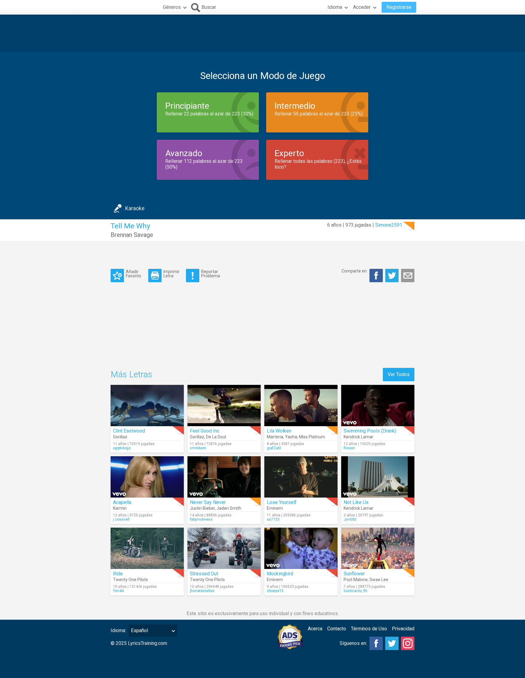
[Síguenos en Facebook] (376, 643)
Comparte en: (354, 271)
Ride (118, 574)
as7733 (273, 519)
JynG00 (350, 519)
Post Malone (356, 579)
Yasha (291, 436)
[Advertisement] (262, 33)
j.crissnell (121, 519)
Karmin (120, 508)
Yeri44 (118, 591)
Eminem (275, 508)
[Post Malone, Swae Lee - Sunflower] (377, 548)
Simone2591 (388, 225)
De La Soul (216, 436)
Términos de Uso (369, 629)
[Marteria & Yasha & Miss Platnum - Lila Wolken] (301, 405)
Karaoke (135, 208)
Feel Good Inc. (205, 431)
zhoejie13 (275, 591)
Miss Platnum (312, 436)
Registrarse (398, 7)
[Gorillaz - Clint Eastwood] (147, 405)
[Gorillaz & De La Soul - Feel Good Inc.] (224, 405)
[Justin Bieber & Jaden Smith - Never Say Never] (224, 477)
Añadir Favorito (133, 273)
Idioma (335, 7)
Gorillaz (120, 436)
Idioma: (118, 630)
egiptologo (122, 448)
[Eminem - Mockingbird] (301, 548)
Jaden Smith (229, 508)
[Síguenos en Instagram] (407, 643)
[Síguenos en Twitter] (392, 643)
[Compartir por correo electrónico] (407, 275)
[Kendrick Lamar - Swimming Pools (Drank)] (377, 405)
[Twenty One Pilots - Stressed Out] (224, 548)
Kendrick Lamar (358, 436)
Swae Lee (378, 579)
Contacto (336, 629)
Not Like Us (356, 502)
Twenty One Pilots (130, 579)
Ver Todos (399, 374)
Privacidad (403, 629)
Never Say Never (208, 502)
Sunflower (354, 574)
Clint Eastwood (129, 431)
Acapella (122, 502)
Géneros (172, 7)
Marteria (275, 436)
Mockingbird (280, 574)
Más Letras (131, 374)
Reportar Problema (210, 273)
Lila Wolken (279, 431)
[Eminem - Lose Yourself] (301, 477)
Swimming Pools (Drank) (370, 431)
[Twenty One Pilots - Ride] (147, 548)
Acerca (315, 629)
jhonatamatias (202, 591)
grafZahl (274, 448)
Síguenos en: (353, 643)
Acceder (362, 7)
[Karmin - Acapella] (147, 477)
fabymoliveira (201, 519)
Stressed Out (204, 574)
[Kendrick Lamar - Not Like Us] (377, 477)
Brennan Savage (132, 234)
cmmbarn (198, 448)
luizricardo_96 (355, 591)
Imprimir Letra (171, 273)
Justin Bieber (202, 508)
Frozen (349, 448)
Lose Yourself (282, 502)
